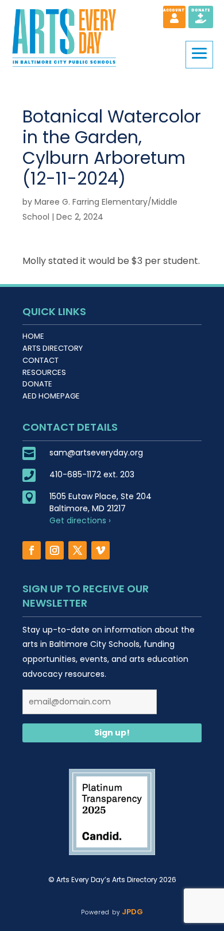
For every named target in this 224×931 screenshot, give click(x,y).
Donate (37, 383)
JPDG (131, 911)
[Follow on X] (77, 550)
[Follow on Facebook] (31, 550)
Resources (44, 372)
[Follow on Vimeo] (100, 550)
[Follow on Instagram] (54, 550)
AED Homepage (51, 395)
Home (33, 336)
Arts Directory (52, 348)
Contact (40, 360)
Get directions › (80, 520)
